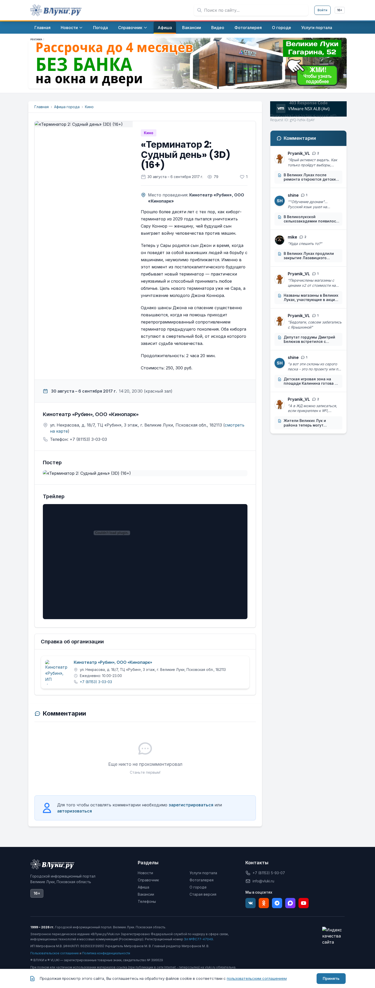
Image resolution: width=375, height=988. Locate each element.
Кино (89, 107)
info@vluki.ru (263, 881)
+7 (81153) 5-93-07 (269, 873)
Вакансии (146, 894)
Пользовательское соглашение (54, 953)
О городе (198, 887)
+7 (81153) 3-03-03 (96, 682)
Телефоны (147, 901)
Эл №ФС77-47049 (198, 939)
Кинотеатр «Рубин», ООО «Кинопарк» (113, 662)
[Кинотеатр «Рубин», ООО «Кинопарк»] (57, 672)
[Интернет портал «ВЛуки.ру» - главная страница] (55, 10)
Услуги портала (203, 873)
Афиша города (67, 107)
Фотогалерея (202, 880)
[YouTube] (303, 903)
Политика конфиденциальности (106, 953)
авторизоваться (74, 811)
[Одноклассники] (264, 903)
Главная (41, 107)
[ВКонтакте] (250, 903)
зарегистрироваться (191, 804)
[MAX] (290, 903)
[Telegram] (277, 903)
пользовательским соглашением (257, 978)
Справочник (148, 880)
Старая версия (203, 894)
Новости (145, 873)
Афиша (143, 887)
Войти (322, 10)
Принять (331, 978)
